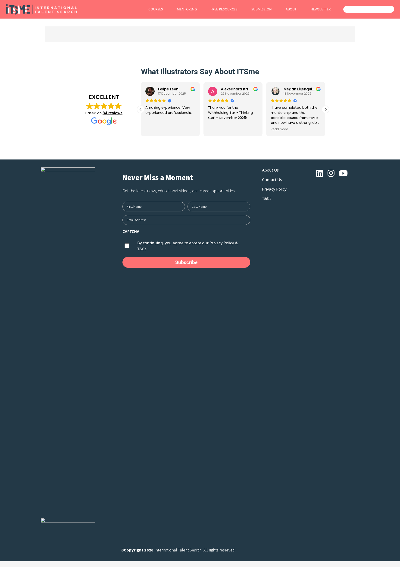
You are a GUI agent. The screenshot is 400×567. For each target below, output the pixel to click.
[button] (325, 109)
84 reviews (112, 113)
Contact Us (272, 179)
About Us (270, 170)
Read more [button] (253, 129)
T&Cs (266, 198)
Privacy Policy (221, 242)
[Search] (380, 9)
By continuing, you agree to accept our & (187, 246)
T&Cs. (142, 249)
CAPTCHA (130, 231)
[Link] (57, 9)
